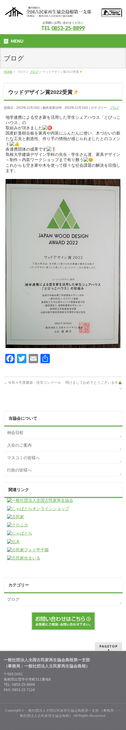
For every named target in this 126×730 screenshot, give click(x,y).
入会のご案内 (19, 445)
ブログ (114, 107)
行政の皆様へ (19, 470)
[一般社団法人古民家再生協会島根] (63, 11)
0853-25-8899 (68, 28)
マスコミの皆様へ (23, 457)
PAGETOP (108, 646)
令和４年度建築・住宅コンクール (32, 383)
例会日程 (15, 432)
